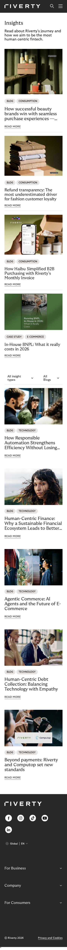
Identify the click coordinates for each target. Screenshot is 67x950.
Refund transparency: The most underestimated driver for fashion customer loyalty (30, 194)
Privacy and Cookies (50, 938)
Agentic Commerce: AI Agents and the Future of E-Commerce (32, 604)
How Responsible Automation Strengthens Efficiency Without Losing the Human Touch (30, 443)
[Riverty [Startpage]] (22, 6)
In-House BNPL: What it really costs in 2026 (32, 347)
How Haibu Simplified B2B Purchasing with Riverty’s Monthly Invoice (29, 273)
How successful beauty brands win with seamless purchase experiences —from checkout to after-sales (30, 114)
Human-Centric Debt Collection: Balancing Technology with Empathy (31, 684)
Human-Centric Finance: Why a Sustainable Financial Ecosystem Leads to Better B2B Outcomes (33, 523)
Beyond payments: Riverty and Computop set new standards (31, 765)
